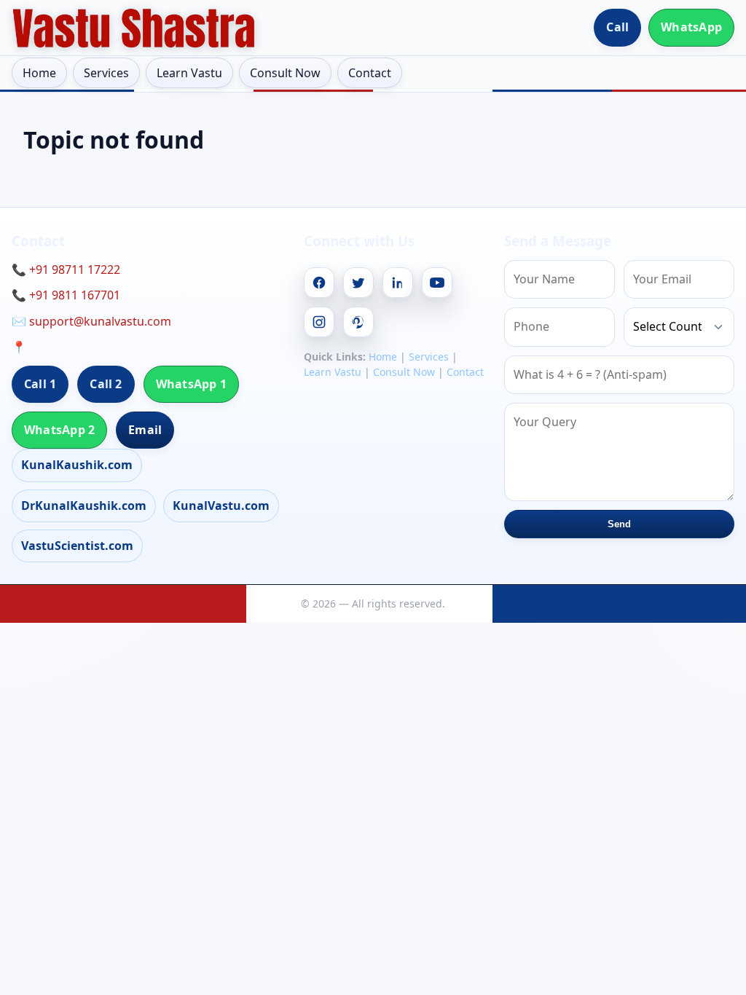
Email (145, 430)
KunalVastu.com (221, 506)
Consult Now (285, 73)
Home (39, 73)
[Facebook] (319, 282)
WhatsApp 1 (191, 384)
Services (106, 73)
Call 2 (106, 384)
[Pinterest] (358, 322)
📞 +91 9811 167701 (66, 295)
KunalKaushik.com (77, 465)
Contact (369, 73)
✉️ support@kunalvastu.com (91, 321)
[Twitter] (358, 282)
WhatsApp (691, 27)
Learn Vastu (189, 73)
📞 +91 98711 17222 (66, 269)
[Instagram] (319, 322)
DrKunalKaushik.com (83, 506)
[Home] (134, 27)
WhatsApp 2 (59, 430)
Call (617, 27)
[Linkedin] (397, 282)
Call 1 (40, 384)
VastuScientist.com (77, 546)
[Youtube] (437, 282)
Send (620, 524)
